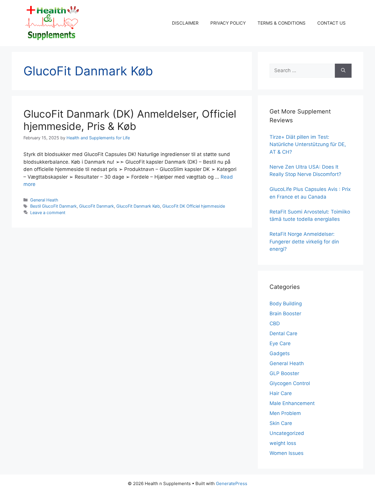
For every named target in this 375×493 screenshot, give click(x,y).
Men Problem (285, 413)
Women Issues (287, 453)
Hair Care (281, 393)
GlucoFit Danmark (96, 206)
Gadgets (280, 353)
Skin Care (281, 423)
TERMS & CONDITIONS (282, 23)
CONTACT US (331, 23)
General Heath (44, 199)
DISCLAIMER (185, 23)
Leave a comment (47, 212)
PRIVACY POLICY (228, 23)
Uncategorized (287, 433)
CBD (275, 323)
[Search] (343, 71)
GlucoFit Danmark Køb (138, 206)
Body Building (286, 303)
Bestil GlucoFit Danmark (53, 206)
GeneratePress (231, 483)
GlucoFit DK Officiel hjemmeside (193, 206)
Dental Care (283, 333)
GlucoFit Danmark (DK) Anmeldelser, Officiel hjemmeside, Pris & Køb (129, 120)
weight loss (283, 443)
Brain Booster (285, 313)
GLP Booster (284, 373)
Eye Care (280, 343)
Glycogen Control (290, 383)
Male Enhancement (292, 403)
